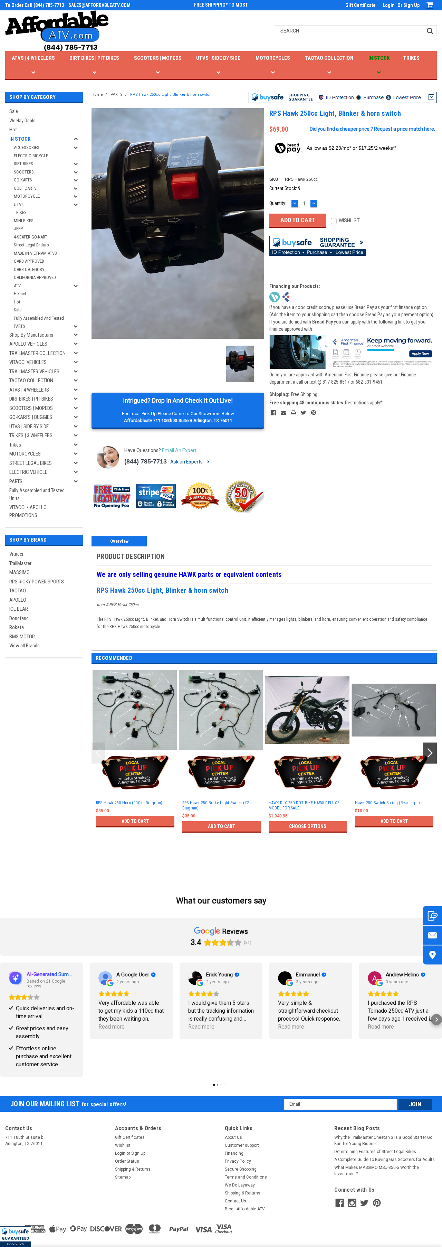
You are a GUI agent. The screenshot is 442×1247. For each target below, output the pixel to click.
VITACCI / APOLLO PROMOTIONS (28, 511)
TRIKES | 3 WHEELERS (30, 435)
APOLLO (17, 600)
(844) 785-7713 (145, 461)
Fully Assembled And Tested (39, 318)
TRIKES (411, 58)
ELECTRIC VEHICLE (28, 472)
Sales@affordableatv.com (99, 5)
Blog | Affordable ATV (245, 1209)
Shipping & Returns (133, 1169)
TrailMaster (20, 563)
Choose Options (307, 826)
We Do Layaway (240, 1185)
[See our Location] (432, 955)
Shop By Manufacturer (31, 335)
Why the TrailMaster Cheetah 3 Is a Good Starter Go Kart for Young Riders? (383, 1140)
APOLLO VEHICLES (28, 344)
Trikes (15, 445)
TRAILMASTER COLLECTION (37, 353)
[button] (15, 1236)
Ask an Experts (187, 462)
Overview (119, 541)
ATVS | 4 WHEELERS (33, 58)
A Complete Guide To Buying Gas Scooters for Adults (384, 1159)
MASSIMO (19, 572)
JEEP (18, 228)
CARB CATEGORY (29, 269)
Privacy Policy (238, 1161)
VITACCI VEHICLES (28, 362)
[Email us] (432, 935)
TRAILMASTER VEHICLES (34, 371)
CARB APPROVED (29, 261)
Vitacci (16, 554)
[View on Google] (105, 978)
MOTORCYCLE (27, 196)
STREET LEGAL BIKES (30, 463)
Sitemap (123, 1177)
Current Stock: (284, 188)
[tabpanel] (135, 760)
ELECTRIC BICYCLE (31, 155)
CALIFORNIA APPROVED (35, 277)
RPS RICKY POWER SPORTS (36, 582)
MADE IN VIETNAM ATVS (35, 253)
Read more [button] (111, 1026)
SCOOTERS (24, 172)
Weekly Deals (22, 121)
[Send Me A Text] (432, 915)
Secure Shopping (241, 1169)
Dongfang (19, 618)
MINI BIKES (23, 220)
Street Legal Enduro (31, 244)
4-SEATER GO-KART (30, 237)
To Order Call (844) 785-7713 (34, 5)
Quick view (307, 745)
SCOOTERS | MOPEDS (158, 58)
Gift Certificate (360, 5)
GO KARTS (23, 179)
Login (389, 5)
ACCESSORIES (26, 147)
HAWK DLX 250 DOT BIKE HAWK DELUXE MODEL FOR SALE (304, 805)
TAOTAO (17, 591)
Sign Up (411, 5)
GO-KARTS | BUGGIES (30, 417)
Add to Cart (135, 821)
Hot (13, 129)
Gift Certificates (130, 1137)
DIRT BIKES (23, 163)
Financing (234, 1153)
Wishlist (123, 1145)
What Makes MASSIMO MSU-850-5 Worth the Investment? (376, 1170)
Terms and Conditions (246, 1177)
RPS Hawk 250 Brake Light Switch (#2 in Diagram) (218, 805)
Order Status (127, 1161)
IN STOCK (379, 58)
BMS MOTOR (22, 637)
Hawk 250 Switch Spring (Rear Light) (387, 802)
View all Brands (24, 646)
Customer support (242, 1145)
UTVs (18, 204)
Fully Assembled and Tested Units (37, 494)
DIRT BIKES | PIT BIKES (94, 58)
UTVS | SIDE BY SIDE (218, 58)
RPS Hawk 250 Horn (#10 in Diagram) (129, 802)
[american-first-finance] (286, 296)
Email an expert (179, 450)
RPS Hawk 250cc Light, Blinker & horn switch (171, 94)
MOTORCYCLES (273, 58)
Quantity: (277, 203)
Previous (98, 752)
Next (430, 752)
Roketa (16, 627)
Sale (13, 111)
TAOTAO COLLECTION (329, 58)
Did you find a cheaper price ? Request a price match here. (372, 129)
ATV (17, 285)
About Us (233, 1137)
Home (97, 94)
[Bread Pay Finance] (274, 296)
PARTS (19, 326)
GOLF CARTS (25, 188)
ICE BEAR (18, 609)
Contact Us (235, 1201)
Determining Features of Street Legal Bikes (375, 1151)
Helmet (20, 293)
